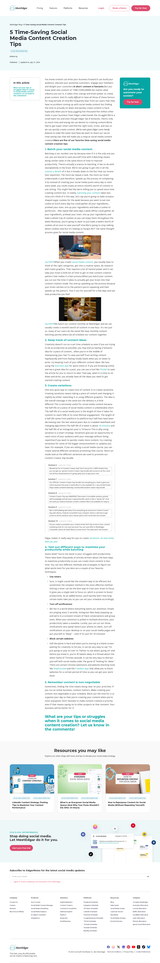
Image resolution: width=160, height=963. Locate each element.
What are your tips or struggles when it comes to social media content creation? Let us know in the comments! (24, 92)
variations (94, 538)
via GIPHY (49, 262)
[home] (18, 7)
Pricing (40, 8)
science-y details (53, 171)
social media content (82, 262)
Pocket (103, 369)
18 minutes (104, 425)
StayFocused (60, 668)
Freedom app (82, 668)
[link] (32, 779)
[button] (53, 8)
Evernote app (62, 365)
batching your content (88, 192)
